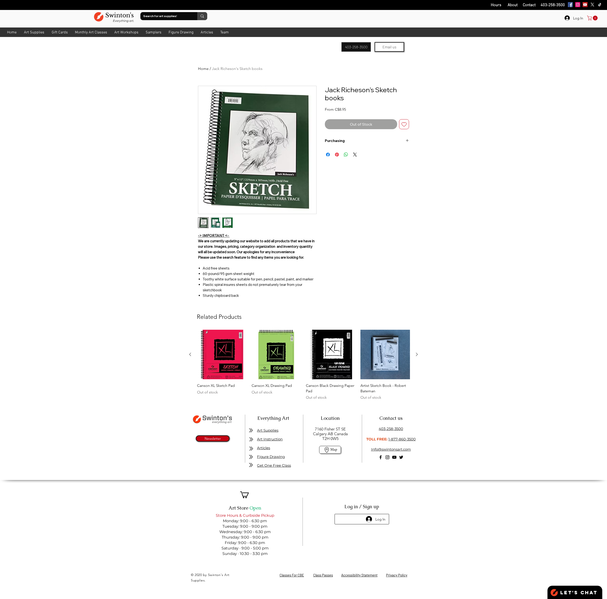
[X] (592, 4)
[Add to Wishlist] (404, 124)
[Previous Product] (190, 354)
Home (203, 68)
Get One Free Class (274, 465)
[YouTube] (585, 4)
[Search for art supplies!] (202, 16)
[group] (303, 367)
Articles (263, 448)
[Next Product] (417, 354)
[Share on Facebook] (328, 154)
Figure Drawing (271, 456)
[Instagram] (577, 4)
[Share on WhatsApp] (346, 154)
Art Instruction (270, 439)
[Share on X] (355, 154)
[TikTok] (599, 4)
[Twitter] (401, 457)
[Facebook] (570, 4)
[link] (593, 18)
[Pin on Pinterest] (337, 154)
